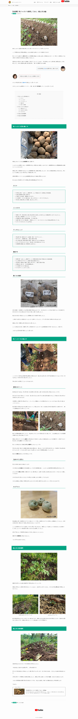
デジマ (22, 98)
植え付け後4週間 (22, 113)
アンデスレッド (24, 101)
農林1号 (22, 103)
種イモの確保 (23, 104)
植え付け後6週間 (22, 115)
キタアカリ (23, 111)
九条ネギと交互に (24, 110)
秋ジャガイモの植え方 (23, 106)
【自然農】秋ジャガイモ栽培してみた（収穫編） (36, 690)
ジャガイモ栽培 (20, 702)
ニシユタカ (23, 99)
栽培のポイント (24, 108)
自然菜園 (14, 13)
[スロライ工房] (10, 2)
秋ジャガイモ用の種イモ (24, 96)
